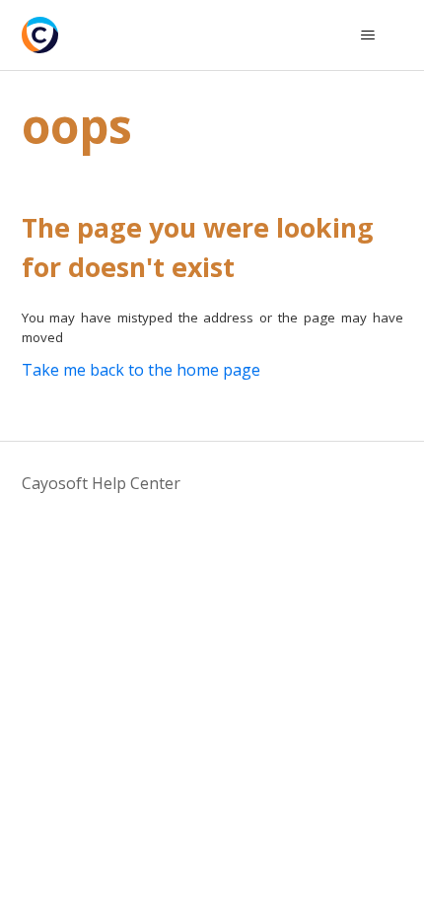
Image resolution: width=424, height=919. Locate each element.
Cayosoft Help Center (101, 483)
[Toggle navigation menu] (368, 35)
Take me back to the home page (141, 370)
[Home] (40, 35)
